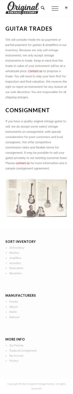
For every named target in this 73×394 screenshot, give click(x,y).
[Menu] (53, 8)
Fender (13, 301)
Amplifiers (15, 258)
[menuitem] (43, 8)
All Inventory (16, 247)
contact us (23, 163)
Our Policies (16, 345)
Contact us (35, 71)
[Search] (43, 8)
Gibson (13, 306)
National (14, 317)
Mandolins (15, 273)
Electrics (14, 252)
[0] (66, 8)
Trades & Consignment (22, 350)
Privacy (13, 360)
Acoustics (15, 263)
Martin (13, 311)
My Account (16, 355)
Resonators (16, 268)
